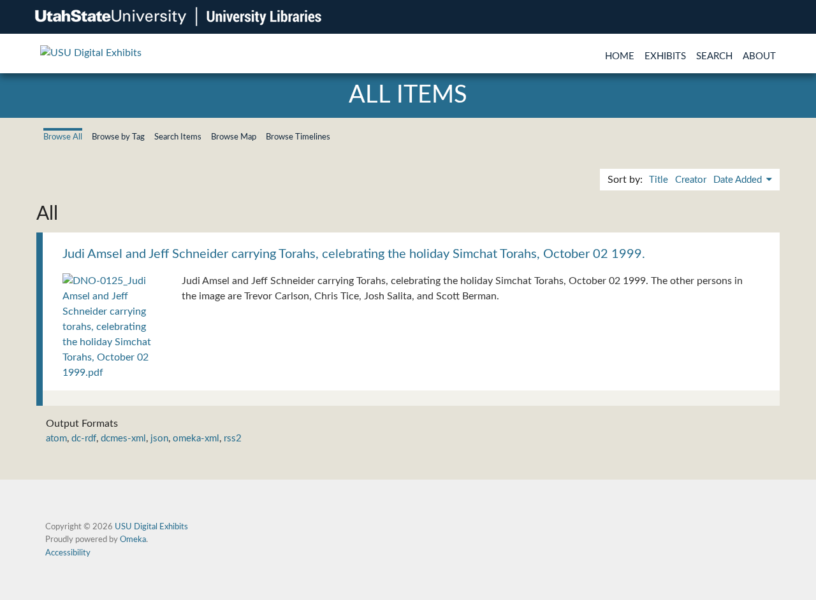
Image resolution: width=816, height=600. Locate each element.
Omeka (133, 539)
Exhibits (665, 56)
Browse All (62, 137)
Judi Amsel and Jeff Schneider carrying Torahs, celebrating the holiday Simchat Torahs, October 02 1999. (353, 254)
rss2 (233, 438)
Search (714, 56)
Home (619, 56)
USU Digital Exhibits (151, 527)
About (759, 56)
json (159, 438)
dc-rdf (83, 438)
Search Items (177, 137)
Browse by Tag (118, 137)
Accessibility (68, 553)
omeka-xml (196, 438)
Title (658, 180)
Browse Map (233, 137)
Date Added (738, 180)
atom (56, 438)
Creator (690, 180)
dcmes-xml (123, 438)
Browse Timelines (298, 137)
